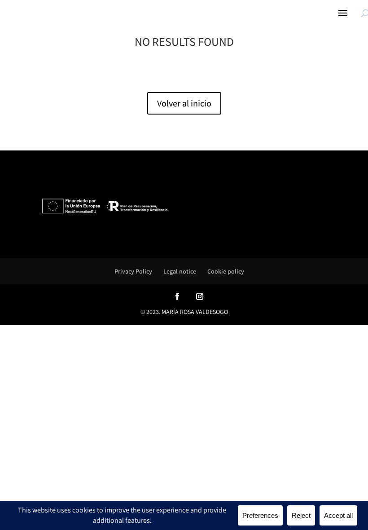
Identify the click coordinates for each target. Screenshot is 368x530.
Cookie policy (225, 271)
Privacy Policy (133, 271)
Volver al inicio (184, 103)
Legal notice (179, 271)
